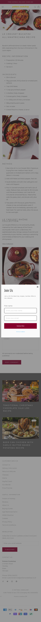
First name (8, 306)
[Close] (37, 287)
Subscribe (20, 326)
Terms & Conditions (20, 331)
